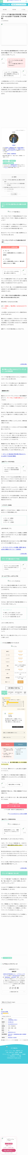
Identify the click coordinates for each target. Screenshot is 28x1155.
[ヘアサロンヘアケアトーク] (14, 1)
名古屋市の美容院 (20, 147)
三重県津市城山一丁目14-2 (12, 1019)
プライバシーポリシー (6, 1054)
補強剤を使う (10, 191)
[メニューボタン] (1, 1)
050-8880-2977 (11, 1021)
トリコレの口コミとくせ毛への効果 (18, 813)
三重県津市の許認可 (13, 164)
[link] (10, 988)
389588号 (13, 977)
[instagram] (15, 988)
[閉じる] (15, 1138)
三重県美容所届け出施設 (17, 1034)
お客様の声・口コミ (19, 1050)
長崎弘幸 (13, 145)
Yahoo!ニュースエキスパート (11, 150)
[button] (14, 1011)
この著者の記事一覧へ (14, 991)
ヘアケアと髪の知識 (7, 958)
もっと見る (14, 194)
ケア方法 (23, 9)
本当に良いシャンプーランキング (18, 4)
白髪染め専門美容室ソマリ (12, 148)
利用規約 (24, 1054)
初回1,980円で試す (8, 1150)
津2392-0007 (10, 1034)
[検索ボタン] (26, 1)
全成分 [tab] (25, 692)
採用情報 (20, 1052)
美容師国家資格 (13, 153)
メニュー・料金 (12, 1050)
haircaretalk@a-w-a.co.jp (12, 1024)
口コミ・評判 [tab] (4, 692)
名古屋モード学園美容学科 (9, 147)
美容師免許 (8, 153)
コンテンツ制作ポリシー (13, 166)
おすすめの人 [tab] (10, 692)
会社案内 (16, 1052)
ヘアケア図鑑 (18, 1056)
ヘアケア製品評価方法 (11, 1056)
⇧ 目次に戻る (23, 364)
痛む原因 (4, 9)
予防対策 (14, 9)
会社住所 (14, 1037)
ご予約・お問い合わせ (10, 1052)
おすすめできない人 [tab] (18, 692)
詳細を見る (20, 682)
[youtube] (18, 988)
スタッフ (6, 167)
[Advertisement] (14, 111)
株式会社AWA (16, 975)
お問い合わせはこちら (12, 1032)
